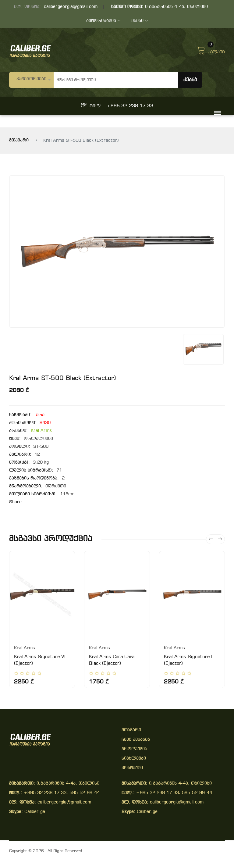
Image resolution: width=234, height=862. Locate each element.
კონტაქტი (132, 768)
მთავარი (19, 140)
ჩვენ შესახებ (136, 739)
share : (17, 502)
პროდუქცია (134, 749)
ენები (137, 21)
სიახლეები (134, 758)
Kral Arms (41, 431)
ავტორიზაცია (101, 21)
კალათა (216, 49)
